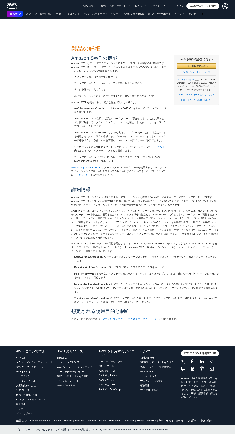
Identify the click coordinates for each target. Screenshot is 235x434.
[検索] (202, 14)
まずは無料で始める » (196, 66)
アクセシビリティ (42, 429)
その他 (192, 13)
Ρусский (151, 420)
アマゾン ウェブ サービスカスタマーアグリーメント (131, 319)
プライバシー (23, 429)
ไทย (161, 420)
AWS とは (21, 357)
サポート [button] (122, 5)
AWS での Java (107, 380)
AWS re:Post (146, 371)
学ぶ (86, 13)
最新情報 (21, 404)
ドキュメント (72, 13)
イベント (179, 13)
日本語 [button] (139, 5)
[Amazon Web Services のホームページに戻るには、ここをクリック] (12, 6)
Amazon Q (15, 13)
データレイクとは (25, 380)
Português (114, 420)
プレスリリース (24, 413)
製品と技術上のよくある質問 (73, 376)
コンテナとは (23, 376)
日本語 (169, 420)
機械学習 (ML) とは (26, 394)
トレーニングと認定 (68, 362)
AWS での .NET (107, 370)
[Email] (214, 369)
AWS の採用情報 (149, 390)
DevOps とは (23, 371)
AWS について (90, 5)
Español (79, 420)
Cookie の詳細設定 (80, 429)
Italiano (102, 420)
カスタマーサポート (159, 13)
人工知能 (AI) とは (26, 385)
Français (91, 420)
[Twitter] (186, 362)
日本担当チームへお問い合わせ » (196, 100)
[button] (202, 6)
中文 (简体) (192, 420)
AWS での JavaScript (110, 389)
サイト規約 (61, 429)
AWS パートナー (66, 385)
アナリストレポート (68, 380)
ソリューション (44, 13)
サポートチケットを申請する (155, 367)
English (68, 420)
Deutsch (56, 420)
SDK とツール (106, 366)
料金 (58, 13)
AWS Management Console (86, 167)
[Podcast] (205, 369)
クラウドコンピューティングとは (34, 362)
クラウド (160, 146)
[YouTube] (195, 369)
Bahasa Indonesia (40, 420)
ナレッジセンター (149, 376)
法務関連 (144, 385)
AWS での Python (108, 375)
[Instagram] (214, 362)
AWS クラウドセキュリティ (31, 399)
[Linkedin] (205, 362)
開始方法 (62, 357)
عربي (24, 420)
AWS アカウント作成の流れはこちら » (196, 94)
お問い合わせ (107, 5)
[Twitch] (186, 369)
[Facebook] (195, 362)
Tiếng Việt (128, 420)
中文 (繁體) (206, 420)
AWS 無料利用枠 (186, 79)
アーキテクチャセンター (70, 371)
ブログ (19, 408)
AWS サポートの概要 (151, 380)
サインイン (178, 6)
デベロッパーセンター (111, 361)
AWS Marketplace (134, 13)
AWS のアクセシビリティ (30, 367)
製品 (28, 13)
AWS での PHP (107, 384)
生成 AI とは (22, 390)
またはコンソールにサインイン (196, 72)
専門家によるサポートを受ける (157, 362)
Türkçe (140, 420)
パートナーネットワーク (106, 13)
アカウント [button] (157, 5)
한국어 (179, 420)
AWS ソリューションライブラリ (74, 367)
